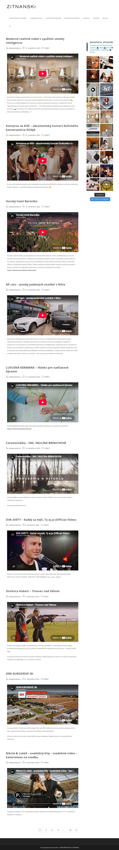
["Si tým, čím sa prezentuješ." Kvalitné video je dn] (106, 62)
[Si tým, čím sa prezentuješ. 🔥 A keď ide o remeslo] (93, 76)
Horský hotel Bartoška (21, 201)
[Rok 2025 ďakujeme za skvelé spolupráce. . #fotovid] (106, 103)
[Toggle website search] (10, 26)
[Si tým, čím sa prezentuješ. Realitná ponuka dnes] (93, 89)
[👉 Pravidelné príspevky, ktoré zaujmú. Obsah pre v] (106, 89)
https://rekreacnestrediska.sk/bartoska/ (21, 270)
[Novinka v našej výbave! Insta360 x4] (93, 184)
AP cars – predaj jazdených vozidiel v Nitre (35, 284)
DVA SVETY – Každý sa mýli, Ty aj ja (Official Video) (41, 519)
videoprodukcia (15, 48)
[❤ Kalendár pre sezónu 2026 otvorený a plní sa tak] (93, 143)
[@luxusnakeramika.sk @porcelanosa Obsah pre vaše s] (106, 143)
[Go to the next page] (76, 830)
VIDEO (47, 48)
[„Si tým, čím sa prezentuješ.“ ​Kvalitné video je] (93, 62)
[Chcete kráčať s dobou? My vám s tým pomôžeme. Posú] (93, 116)
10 (70, 830)
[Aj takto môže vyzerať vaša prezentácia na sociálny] (93, 130)
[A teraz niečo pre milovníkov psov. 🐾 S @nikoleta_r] (106, 76)
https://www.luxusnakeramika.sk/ (19, 429)
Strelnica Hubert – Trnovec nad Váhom (33, 591)
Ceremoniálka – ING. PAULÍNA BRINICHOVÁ (36, 443)
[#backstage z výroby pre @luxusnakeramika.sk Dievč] (93, 157)
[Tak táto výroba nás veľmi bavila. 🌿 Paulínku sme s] (93, 103)
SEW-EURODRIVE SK (19, 673)
